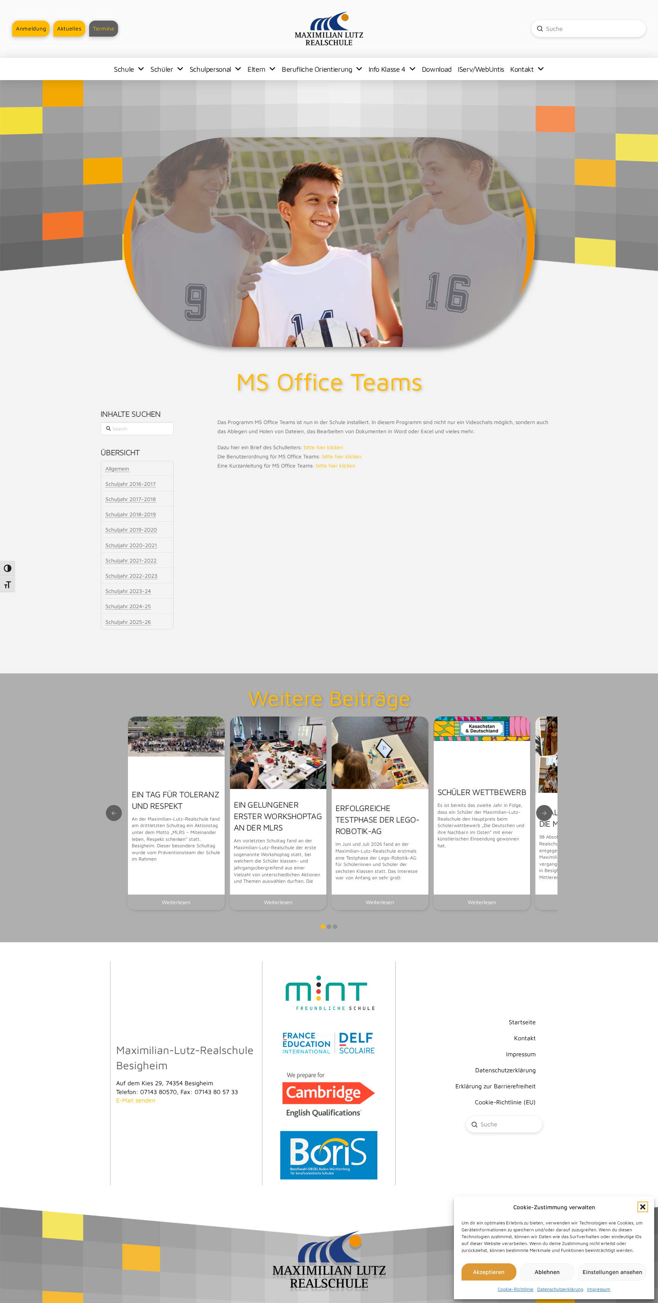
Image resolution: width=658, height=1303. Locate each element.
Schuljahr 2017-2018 (130, 499)
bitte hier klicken (323, 447)
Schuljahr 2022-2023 (131, 575)
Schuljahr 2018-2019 (130, 514)
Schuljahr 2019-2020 (131, 529)
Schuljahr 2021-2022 (131, 560)
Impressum (598, 1289)
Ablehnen (547, 1272)
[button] (643, 1207)
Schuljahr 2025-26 (128, 622)
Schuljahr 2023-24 (128, 591)
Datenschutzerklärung (560, 1289)
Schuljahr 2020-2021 (131, 545)
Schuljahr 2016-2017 (130, 483)
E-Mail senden (135, 1100)
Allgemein (117, 468)
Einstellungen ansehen (612, 1272)
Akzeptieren (489, 1272)
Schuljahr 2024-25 (128, 606)
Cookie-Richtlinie (515, 1289)
